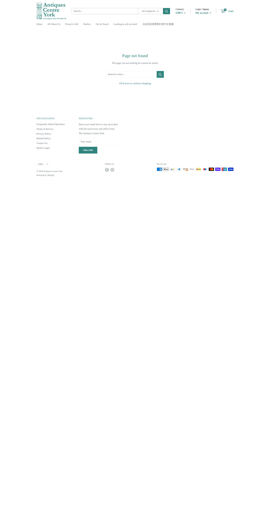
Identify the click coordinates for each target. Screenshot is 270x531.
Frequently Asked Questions (51, 124)
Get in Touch (102, 24)
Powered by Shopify (45, 175)
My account (202, 12)
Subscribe (88, 150)
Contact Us (42, 143)
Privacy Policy (44, 133)
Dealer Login (43, 148)
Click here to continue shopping (135, 83)
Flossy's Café (71, 24)
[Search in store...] (160, 74)
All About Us (53, 24)
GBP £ (40, 164)
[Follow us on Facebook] (107, 170)
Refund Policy (44, 138)
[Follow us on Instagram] (112, 170)
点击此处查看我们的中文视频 (158, 24)
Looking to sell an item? (125, 24)
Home (39, 24)
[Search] (166, 11)
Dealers (87, 24)
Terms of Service (45, 129)
